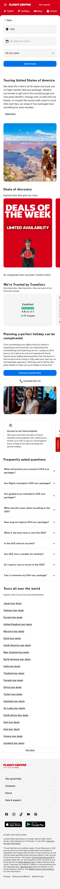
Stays (39, 11)
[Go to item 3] (32, 179)
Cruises (53, 11)
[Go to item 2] (29, 179)
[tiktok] (21, 814)
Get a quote (44, 4)
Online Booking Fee (26, 862)
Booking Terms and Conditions (41, 869)
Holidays (25, 11)
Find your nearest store (30, 373)
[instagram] (14, 814)
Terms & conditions (21, 876)
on (22, 315)
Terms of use (37, 876)
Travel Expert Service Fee (42, 858)
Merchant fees (26, 867)
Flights (10, 11)
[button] (30, 750)
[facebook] (6, 814)
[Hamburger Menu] (5, 4)
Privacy (6, 876)
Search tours (30, 64)
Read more (10, 114)
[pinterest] (36, 814)
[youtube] (28, 814)
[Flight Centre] (20, 4)
